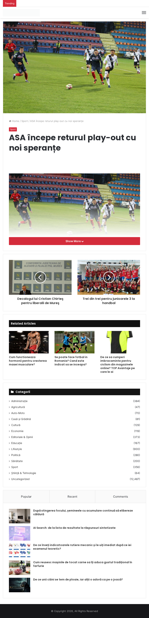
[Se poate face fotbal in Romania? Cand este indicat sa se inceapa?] (74, 342)
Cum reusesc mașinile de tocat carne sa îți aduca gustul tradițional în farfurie (82, 564)
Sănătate (17, 461)
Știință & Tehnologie (23, 473)
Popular (26, 496)
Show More (73, 241)
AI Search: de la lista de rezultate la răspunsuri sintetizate (74, 528)
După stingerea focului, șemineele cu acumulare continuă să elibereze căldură (83, 512)
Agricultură (18, 407)
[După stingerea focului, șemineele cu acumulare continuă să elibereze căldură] (19, 516)
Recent (72, 496)
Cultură (15, 425)
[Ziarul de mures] (21, 12)
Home (15, 121)
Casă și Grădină (21, 419)
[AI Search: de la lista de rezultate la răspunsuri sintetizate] (19, 533)
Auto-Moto (18, 413)
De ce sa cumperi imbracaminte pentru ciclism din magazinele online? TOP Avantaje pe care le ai (117, 364)
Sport (24, 121)
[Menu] (144, 12)
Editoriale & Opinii (22, 437)
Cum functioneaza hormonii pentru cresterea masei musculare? (28, 360)
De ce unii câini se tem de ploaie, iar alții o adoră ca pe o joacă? (78, 579)
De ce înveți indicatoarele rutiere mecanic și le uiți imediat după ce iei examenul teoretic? (82, 547)
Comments (120, 496)
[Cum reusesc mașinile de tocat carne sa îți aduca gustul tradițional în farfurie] (19, 568)
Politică (15, 455)
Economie (17, 431)
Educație (16, 443)
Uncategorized (20, 479)
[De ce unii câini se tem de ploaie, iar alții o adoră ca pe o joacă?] (19, 585)
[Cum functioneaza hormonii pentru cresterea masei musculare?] (29, 342)
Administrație (19, 401)
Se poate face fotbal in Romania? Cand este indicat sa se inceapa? (71, 360)
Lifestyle (16, 449)
